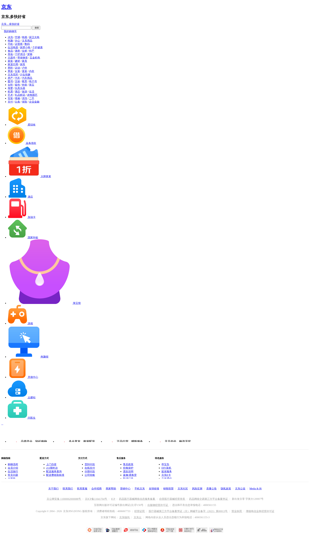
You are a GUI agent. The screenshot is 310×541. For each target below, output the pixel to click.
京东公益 (240, 488)
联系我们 (68, 488)
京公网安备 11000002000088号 (64, 499)
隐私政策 (226, 488)
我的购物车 (10, 31)
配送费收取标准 (55, 475)
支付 (10, 101)
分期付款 (90, 471)
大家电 (12, 478)
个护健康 (37, 47)
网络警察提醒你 (113, 530)
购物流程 (13, 464)
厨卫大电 (34, 37)
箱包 (17, 84)
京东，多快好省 (10, 24)
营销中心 (125, 488)
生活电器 (13, 47)
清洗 (24, 98)
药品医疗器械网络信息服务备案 (137, 499)
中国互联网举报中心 (149, 530)
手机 (10, 44)
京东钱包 (124, 517)
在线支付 (90, 468)
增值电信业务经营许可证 (260, 511)
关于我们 (53, 488)
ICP (113, 499)
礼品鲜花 (20, 95)
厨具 (22, 64)
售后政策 (128, 464)
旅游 (24, 91)
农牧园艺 (32, 95)
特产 (31, 50)
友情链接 (154, 488)
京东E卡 (166, 475)
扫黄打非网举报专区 (186, 530)
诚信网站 (131, 530)
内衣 (31, 71)
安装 (10, 98)
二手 (31, 98)
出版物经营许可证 (158, 505)
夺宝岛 (165, 464)
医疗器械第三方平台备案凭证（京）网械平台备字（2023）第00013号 (188, 511)
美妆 (10, 54)
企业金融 (34, 101)
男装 (10, 71)
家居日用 (13, 64)
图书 (10, 81)
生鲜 (24, 50)
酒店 (17, 91)
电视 (24, 37)
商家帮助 (111, 488)
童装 (24, 71)
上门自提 (51, 464)
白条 (17, 101)
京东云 (138, 517)
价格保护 (128, 468)
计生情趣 (25, 74)
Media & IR (255, 488)
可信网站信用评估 (95, 530)
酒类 (17, 50)
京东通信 (166, 478)
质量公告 (211, 488)
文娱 (17, 81)
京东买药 (13, 74)
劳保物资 (22, 57)
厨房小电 (25, 47)
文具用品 (27, 40)
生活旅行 (13, 471)
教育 (24, 81)
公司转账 (90, 475)
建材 (17, 61)
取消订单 (128, 478)
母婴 (10, 88)
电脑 (10, 40)
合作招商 (96, 488)
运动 (17, 67)
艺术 (10, 95)
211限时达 (52, 468)
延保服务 (166, 471)
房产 (10, 78)
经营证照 (139, 511)
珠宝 (31, 84)
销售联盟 (168, 488)
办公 (17, 40)
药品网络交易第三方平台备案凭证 (208, 499)
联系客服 (82, 488)
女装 (17, 71)
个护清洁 (20, 54)
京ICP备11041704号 (96, 499)
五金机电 (35, 57)
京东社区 (183, 488)
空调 (17, 37)
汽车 (17, 78)
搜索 (36, 28)
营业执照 (237, 511)
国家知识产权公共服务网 (216, 530)
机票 (10, 91)
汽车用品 (27, 78)
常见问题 (13, 475)
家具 (24, 61)
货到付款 (90, 464)
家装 (10, 61)
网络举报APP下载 (168, 530)
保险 (24, 101)
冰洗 (10, 37)
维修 (17, 98)
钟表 (24, 84)
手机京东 (139, 488)
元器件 (12, 57)
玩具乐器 (20, 88)
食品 (10, 50)
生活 (31, 91)
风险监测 (197, 488)
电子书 (33, 81)
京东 (6, 7)
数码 (27, 44)
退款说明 (128, 471)
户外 (24, 67)
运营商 (19, 44)
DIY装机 (166, 468)
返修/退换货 (130, 475)
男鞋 (10, 67)
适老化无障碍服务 (201, 530)
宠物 (29, 54)
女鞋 (10, 84)
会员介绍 (13, 468)
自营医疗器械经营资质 (172, 499)
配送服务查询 (54, 471)
